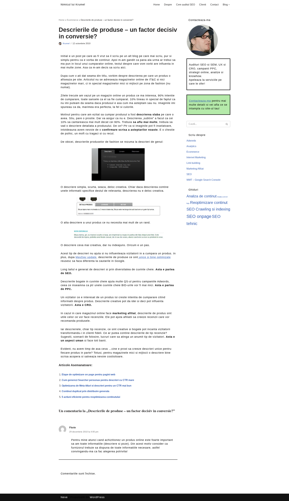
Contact (214, 4)
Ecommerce (72, 20)
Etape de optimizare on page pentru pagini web (88, 374)
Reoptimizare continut (208, 202)
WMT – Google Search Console (203, 180)
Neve (64, 497)
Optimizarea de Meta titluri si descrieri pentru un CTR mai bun (96, 385)
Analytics (191, 146)
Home (156, 4)
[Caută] (227, 124)
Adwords (191, 140)
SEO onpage (198, 216)
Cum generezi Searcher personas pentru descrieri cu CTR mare (98, 380)
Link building (193, 163)
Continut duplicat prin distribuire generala (85, 391)
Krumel (66, 43)
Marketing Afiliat (195, 168)
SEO (189, 174)
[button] (229, 4)
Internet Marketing (196, 157)
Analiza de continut (201, 196)
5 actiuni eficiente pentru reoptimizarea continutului (91, 397)
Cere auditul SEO (185, 4)
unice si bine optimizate (154, 257)
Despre (168, 4)
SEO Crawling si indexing (208, 209)
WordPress (97, 497)
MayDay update (86, 257)
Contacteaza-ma (200, 100)
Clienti (202, 4)
